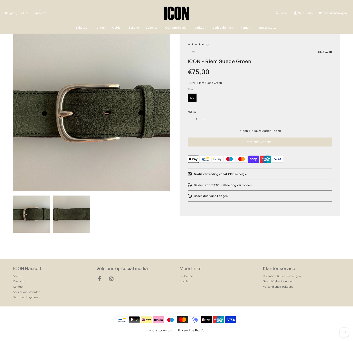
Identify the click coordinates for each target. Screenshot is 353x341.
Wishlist (185, 281)
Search (17, 276)
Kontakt (246, 27)
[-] (189, 119)
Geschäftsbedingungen (278, 281)
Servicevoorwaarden (26, 292)
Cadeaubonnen (222, 27)
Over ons (19, 281)
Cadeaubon (187, 276)
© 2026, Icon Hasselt (160, 330)
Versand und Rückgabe (278, 286)
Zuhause (81, 27)
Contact (18, 286)
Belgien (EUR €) (15, 13)
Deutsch (38, 13)
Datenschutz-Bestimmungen (282, 276)
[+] (204, 119)
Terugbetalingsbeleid (26, 297)
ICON (191, 52)
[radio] (192, 98)
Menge (192, 111)
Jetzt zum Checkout (260, 142)
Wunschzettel (268, 27)
